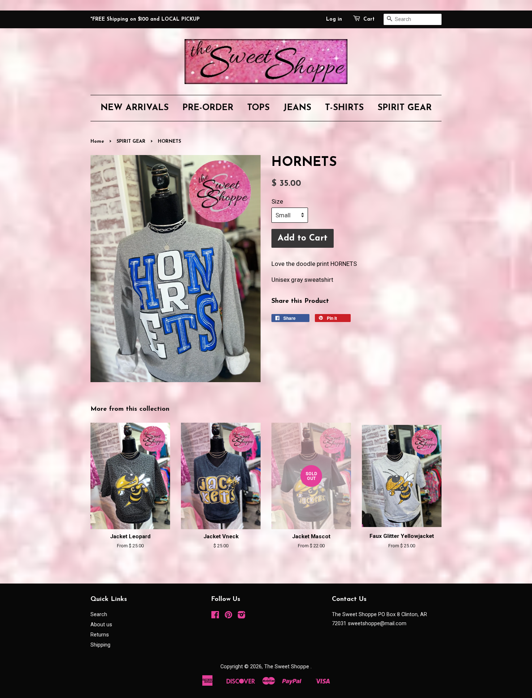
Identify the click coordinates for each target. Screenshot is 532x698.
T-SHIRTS (344, 108)
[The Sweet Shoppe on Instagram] (241, 616)
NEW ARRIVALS (135, 108)
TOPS (258, 108)
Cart (369, 19)
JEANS (297, 108)
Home (97, 141)
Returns (99, 635)
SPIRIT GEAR (404, 108)
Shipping (100, 645)
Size (277, 201)
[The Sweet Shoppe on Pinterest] (228, 616)
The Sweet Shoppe (287, 667)
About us (101, 625)
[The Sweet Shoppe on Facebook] (215, 616)
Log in (334, 19)
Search (98, 614)
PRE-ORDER (207, 108)
